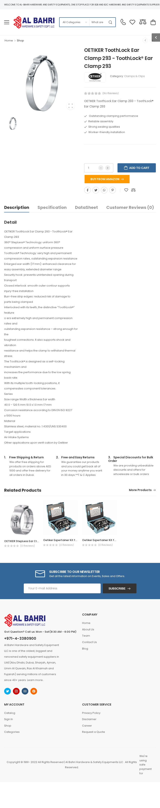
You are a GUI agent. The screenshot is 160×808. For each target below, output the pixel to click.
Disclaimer (89, 719)
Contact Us (89, 642)
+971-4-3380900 (20, 638)
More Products (140, 490)
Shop (20, 40)
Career (87, 726)
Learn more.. (35, 680)
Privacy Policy (91, 713)
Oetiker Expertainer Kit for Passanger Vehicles (74, 540)
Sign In (8, 719)
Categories (12, 732)
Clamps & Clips (134, 76)
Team (86, 636)
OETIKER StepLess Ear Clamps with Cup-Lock (34, 541)
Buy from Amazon (104, 179)
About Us (88, 629)
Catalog (9, 713)
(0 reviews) (27, 546)
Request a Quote (93, 732)
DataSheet (86, 207)
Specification (52, 207)
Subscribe (117, 588)
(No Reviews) (110, 93)
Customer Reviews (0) (130, 207)
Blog (85, 649)
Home (9, 40)
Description (16, 207)
